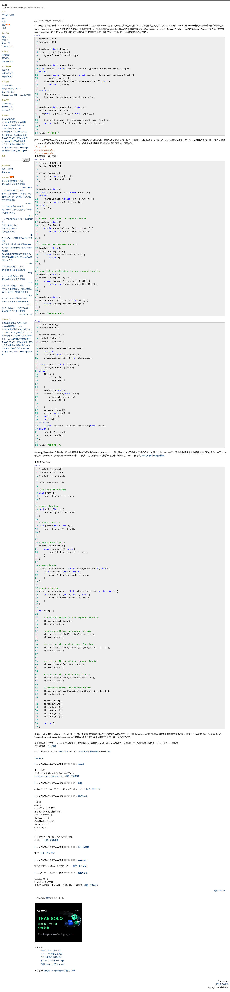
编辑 (87, 751)
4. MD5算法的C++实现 (11, 128)
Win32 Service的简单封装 (51, 950)
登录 (48, 897)
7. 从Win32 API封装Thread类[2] (15, 138)
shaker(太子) (83, 859)
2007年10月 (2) (8, 103)
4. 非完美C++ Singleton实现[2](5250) (17, 332)
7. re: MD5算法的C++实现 (12, 276)
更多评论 (75, 776)
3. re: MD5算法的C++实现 (12, 206)
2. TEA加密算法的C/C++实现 (14, 122)
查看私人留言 (7, 76)
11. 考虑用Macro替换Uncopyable (15, 150)
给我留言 (6, 70)
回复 (67, 776)
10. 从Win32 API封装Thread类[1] (15, 147)
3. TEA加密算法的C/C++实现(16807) (17, 329)
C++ (108, 751)
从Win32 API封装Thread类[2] (48, 20)
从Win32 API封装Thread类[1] (52, 960)
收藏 (92, 751)
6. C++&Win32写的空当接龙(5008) (16, 339)
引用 (96, 751)
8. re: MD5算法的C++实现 (12, 285)
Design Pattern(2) (8, 88)
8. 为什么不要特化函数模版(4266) (16, 345)
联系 (4, 21)
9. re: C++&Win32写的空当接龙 (15, 298)
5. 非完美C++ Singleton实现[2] (14, 131)
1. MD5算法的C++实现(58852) (14, 323)
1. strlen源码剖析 (9, 119)
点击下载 (52, 746)
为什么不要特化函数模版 (152, 455)
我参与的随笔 (7, 61)
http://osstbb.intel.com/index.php (48, 776)
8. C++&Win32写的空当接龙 (13, 141)
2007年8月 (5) (7, 110)
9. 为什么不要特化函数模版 (13, 144)
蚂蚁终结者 (63, 751)
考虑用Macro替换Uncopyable (52, 964)
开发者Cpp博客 (8, 15)
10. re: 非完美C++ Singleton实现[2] (16, 307)
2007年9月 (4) (7, 107)
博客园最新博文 (58, 970)
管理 (73, 970)
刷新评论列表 (219, 890)
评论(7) (82, 751)
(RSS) (10, 85)
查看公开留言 (7, 73)
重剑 (80, 783)
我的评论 (6, 58)
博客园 (47, 970)
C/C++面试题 (83, 846)
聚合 (4, 24)
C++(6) (5, 85)
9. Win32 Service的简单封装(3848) (15, 348)
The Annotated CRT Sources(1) (14, 95)
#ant (4, 5)
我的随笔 (6, 55)
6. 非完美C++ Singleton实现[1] (14, 135)
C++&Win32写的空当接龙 (51, 953)
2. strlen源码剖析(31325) (12, 326)
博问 (68, 970)
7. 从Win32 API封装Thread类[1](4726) (17, 342)
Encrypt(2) (6, 91)
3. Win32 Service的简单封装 (13, 125)
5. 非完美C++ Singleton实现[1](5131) (17, 335)
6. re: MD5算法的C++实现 (12, 266)
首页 (4, 18)
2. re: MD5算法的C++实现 (12, 190)
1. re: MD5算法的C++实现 (12, 181)
